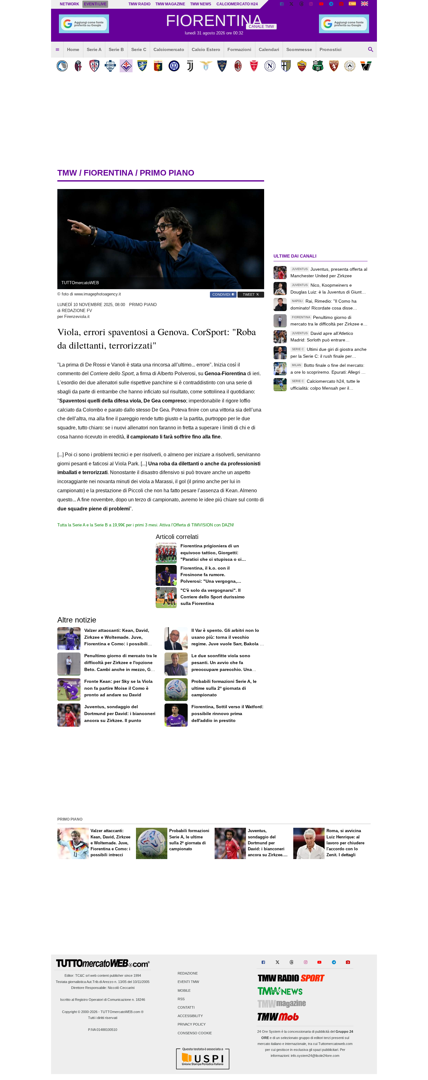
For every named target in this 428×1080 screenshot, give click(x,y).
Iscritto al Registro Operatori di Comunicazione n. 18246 (102, 999)
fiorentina (108, 172)
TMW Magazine (170, 4)
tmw (67, 172)
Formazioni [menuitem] (239, 49)
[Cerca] (370, 49)
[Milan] (238, 65)
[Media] (341, 4)
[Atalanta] (62, 65)
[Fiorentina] (126, 65)
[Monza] (254, 65)
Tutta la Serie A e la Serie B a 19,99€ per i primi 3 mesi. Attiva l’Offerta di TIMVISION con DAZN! (145, 525)
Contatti (186, 1007)
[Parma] (285, 65)
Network (69, 4)
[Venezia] (365, 65)
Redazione (188, 973)
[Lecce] (222, 65)
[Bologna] (78, 65)
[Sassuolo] (317, 65)
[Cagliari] (94, 65)
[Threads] (301, 4)
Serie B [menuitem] (116, 49)
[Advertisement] (214, 771)
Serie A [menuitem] (94, 49)
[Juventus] (190, 65)
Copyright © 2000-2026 (79, 1012)
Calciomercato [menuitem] (169, 49)
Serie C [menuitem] (138, 49)
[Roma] (301, 65)
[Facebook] (282, 4)
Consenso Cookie (195, 1033)
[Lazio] (206, 65)
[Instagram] (311, 4)
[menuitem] (57, 49)
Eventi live (95, 4)
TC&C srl (82, 975)
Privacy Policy (192, 1024)
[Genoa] (158, 65)
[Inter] (174, 65)
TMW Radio (139, 4)
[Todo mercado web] (352, 4)
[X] (291, 4)
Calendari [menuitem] (269, 49)
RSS (181, 999)
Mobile (184, 990)
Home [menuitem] (73, 49)
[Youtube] (321, 4)
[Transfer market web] (364, 4)
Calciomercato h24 (237, 4)
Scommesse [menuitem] (299, 49)
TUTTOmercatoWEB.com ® (122, 1012)
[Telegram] (331, 4)
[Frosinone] (142, 65)
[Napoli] (270, 65)
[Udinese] (349, 65)
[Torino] (333, 65)
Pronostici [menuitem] (331, 49)
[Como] (110, 65)
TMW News (200, 4)
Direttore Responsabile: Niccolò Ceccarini (102, 988)
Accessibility (190, 1016)
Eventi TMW (188, 982)
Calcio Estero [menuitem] (206, 49)
